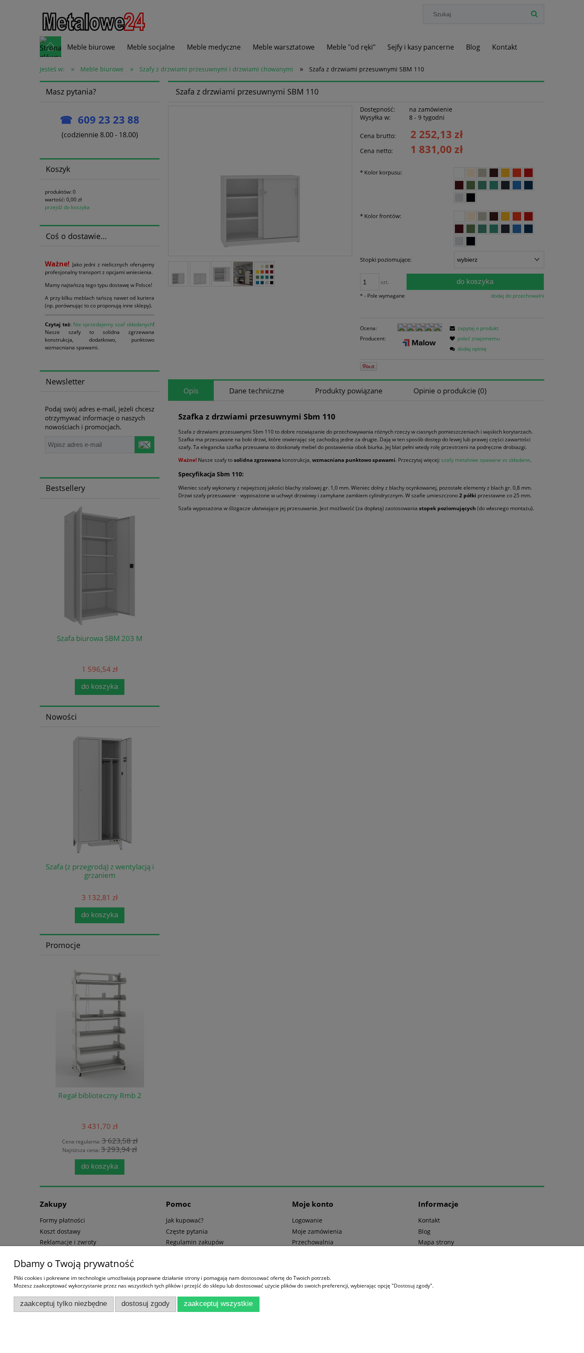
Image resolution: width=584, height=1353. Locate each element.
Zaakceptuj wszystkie (218, 1304)
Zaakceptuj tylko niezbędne (63, 1304)
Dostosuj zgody (145, 1304)
